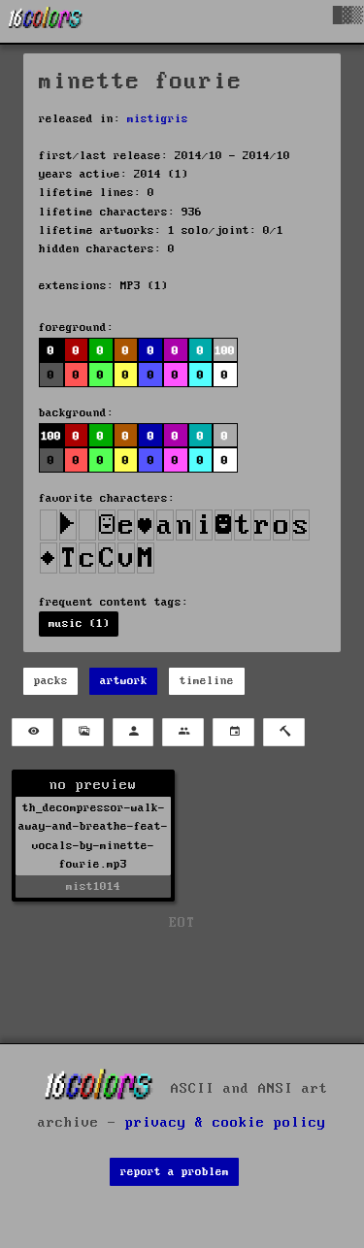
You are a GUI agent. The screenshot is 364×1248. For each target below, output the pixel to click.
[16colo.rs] (45, 21)
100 (51, 436)
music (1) (79, 623)
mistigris (157, 119)
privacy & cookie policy (225, 1123)
